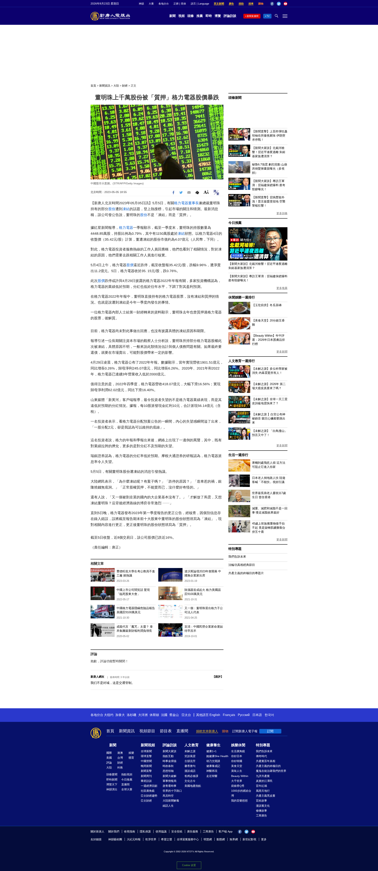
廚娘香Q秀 (237, 785)
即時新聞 (111, 779)
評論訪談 (230, 16)
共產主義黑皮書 (265, 795)
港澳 (120, 752)
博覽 (218, 16)
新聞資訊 (104, 85)
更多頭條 (281, 213)
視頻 (181, 16)
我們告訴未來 (237, 556)
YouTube (285, 4)
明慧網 (208, 839)
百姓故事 (261, 800)
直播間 (182, 731)
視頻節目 (147, 731)
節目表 (166, 731)
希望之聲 (166, 839)
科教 (120, 767)
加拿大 (120, 715)
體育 (131, 757)
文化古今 (189, 780)
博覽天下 (111, 784)
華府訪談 (146, 780)
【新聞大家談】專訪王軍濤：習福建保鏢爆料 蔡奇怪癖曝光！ (268, 185)
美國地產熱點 (192, 785)
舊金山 (174, 715)
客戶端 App (226, 831)
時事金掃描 (169, 761)
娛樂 (131, 752)
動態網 (221, 839)
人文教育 (191, 745)
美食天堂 (236, 766)
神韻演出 (111, 789)
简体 (183, 3)
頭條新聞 (235, 98)
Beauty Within (239, 776)
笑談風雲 (189, 756)
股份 (111, 209)
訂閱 (270, 731)
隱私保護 (145, 831)
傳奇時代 (261, 756)
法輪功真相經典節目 (241, 564)
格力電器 (181, 203)
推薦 (199, 16)
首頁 (93, 85)
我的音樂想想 (239, 800)
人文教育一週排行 (241, 361)
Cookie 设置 (189, 865)
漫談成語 (189, 770)
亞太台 (186, 715)
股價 (129, 265)
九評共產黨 (263, 776)
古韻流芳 (189, 761)
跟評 (218, 676)
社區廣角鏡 (148, 790)
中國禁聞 (146, 761)
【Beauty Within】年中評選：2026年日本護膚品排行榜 (268, 339)
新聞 (172, 16)
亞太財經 (146, 800)
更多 (264, 839)
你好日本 (236, 756)
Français (229, 715)
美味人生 (236, 770)
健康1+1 (211, 751)
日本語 (257, 715)
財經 (125, 85)
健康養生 (213, 745)
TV (268, 16)
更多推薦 (281, 288)
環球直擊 (146, 756)
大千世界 (236, 780)
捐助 (241, 3)
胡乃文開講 (213, 761)
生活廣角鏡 (238, 751)
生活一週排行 (238, 455)
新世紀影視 (249, 839)
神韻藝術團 (115, 839)
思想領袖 (168, 770)
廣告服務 (192, 831)
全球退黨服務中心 (188, 839)
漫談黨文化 (263, 805)
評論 (109, 762)
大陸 (116, 85)
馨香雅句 (189, 766)
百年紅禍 (261, 785)
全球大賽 (126, 789)
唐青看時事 (169, 785)
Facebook (272, 4)
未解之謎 (189, 751)
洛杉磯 (131, 715)
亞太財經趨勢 (149, 795)
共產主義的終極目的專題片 (246, 573)
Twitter (279, 4)
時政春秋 (168, 766)
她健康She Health (217, 756)
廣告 (231, 3)
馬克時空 (168, 795)
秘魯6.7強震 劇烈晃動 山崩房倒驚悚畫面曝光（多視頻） (269, 168)
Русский (244, 715)
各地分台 (163, 3)
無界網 (234, 839)
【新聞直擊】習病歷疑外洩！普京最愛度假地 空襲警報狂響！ (268, 201)
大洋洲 (143, 715)
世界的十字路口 (172, 790)
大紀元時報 (134, 839)
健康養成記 (213, 766)
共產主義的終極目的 (268, 766)
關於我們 (113, 831)
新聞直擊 (146, 770)
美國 (109, 757)
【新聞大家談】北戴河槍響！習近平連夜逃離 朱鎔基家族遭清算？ (268, 152)
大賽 (151, 3)
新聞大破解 (169, 776)
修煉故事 (261, 810)
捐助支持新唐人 (207, 731)
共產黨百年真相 (265, 761)
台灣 (120, 757)
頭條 (190, 16)
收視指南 (129, 831)
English (214, 715)
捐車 (251, 3)
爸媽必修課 (191, 776)
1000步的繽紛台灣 (241, 793)
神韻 (141, 3)
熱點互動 (168, 756)
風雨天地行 (263, 790)
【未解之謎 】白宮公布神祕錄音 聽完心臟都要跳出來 (268, 418)
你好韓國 (236, 761)
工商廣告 (261, 815)
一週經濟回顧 (149, 785)
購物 (260, 3)
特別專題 (235, 549)
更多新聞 (281, 351)
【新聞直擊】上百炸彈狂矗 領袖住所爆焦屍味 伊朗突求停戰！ (269, 135)
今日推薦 (235, 223)
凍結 (126, 209)
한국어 (269, 715)
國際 (109, 752)
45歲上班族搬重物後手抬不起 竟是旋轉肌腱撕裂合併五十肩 (268, 527)
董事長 (193, 203)
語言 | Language (200, 3)
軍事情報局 (169, 780)
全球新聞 (146, 751)
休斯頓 (154, 715)
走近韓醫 (211, 776)
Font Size (206, 192)
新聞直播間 (252, 16)
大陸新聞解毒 (171, 800)
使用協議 (161, 831)
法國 (164, 715)
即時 (209, 16)
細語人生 (168, 805)
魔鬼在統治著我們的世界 (271, 770)
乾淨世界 (150, 839)
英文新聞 (219, 3)
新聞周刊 (146, 776)
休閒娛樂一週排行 (241, 297)
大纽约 (108, 715)
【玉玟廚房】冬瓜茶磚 (267, 305)
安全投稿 (176, 831)
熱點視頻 (126, 774)
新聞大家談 (169, 751)
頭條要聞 (111, 774)
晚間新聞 (146, 766)
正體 (176, 3)
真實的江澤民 (264, 780)
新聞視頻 (148, 745)
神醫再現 (211, 770)
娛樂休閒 (238, 745)
